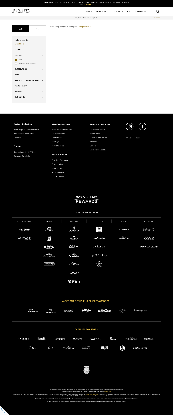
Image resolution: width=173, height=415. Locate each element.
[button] (39, 3)
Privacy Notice (57, 164)
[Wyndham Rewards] (86, 199)
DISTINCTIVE (149, 221)
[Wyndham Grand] (149, 247)
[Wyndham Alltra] (99, 264)
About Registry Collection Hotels (26, 129)
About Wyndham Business (62, 129)
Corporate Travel (58, 133)
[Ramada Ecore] (74, 282)
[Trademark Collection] (124, 238)
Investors (93, 142)
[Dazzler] (99, 247)
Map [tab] (37, 29)
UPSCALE (124, 221)
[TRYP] (99, 230)
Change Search (83, 27)
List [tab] (20, 29)
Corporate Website (97, 129)
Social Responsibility (98, 150)
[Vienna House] (99, 256)
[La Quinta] (74, 230)
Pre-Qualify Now (89, 4)
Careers (93, 146)
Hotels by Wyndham (86, 212)
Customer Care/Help (22, 156)
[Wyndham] (124, 230)
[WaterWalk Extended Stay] (24, 238)
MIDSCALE (74, 221)
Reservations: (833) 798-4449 (26, 152)
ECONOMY (49, 221)
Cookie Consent (58, 176)
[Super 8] (49, 238)
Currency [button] (157, 18)
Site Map (17, 138)
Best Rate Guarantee (60, 160)
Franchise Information (98, 138)
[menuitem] (88, 11)
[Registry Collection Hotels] (149, 230)
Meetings (55, 142)
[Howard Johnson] (49, 256)
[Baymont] (74, 264)
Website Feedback (133, 138)
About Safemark (58, 172)
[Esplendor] (99, 238)
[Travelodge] (49, 264)
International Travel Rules (24, 133)
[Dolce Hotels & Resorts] (149, 238)
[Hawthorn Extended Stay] (24, 230)
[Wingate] (74, 238)
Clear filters (19, 44)
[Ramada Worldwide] (74, 273)
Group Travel (57, 138)
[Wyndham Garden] (74, 247)
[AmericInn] (74, 256)
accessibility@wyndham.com (91, 394)
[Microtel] (49, 247)
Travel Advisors (58, 146)
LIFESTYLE (99, 221)
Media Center (95, 133)
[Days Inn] (49, 230)
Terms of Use (57, 168)
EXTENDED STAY (24, 221)
